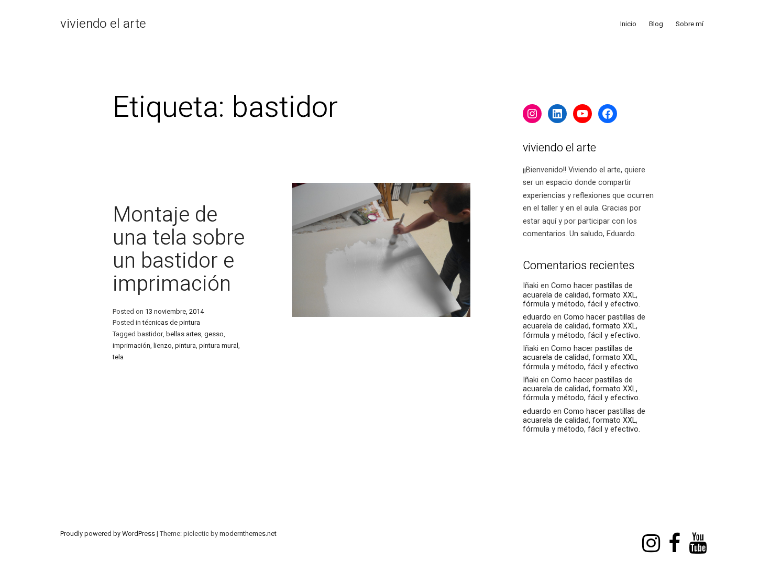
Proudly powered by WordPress (108, 533)
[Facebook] (607, 113)
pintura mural (218, 345)
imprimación (131, 345)
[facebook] (674, 533)
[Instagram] (532, 113)
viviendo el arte (103, 24)
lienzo (162, 345)
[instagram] (651, 533)
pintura (185, 345)
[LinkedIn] (557, 113)
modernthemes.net (248, 533)
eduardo (537, 317)
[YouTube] (582, 113)
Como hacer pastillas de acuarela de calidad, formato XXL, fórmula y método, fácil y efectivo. (581, 295)
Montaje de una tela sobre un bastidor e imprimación (179, 250)
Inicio (628, 24)
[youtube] (698, 533)
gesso (214, 334)
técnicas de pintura (171, 322)
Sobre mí (689, 24)
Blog (656, 24)
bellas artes (183, 334)
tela (118, 357)
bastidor (150, 334)
